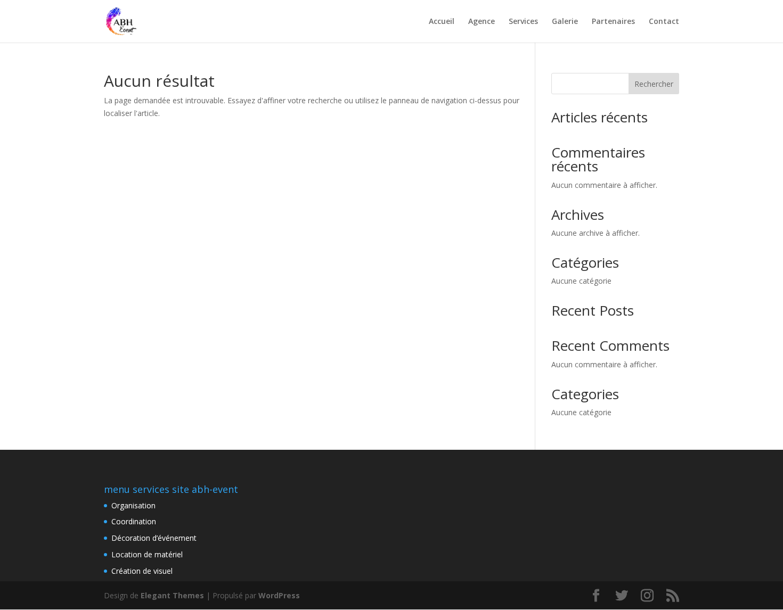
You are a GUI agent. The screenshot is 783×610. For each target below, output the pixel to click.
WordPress (279, 595)
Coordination (133, 521)
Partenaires (613, 22)
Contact (664, 22)
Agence (481, 22)
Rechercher (653, 84)
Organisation (133, 505)
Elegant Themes (172, 595)
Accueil (441, 22)
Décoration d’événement (154, 538)
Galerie (565, 22)
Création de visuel (142, 571)
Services (523, 22)
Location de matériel (147, 554)
